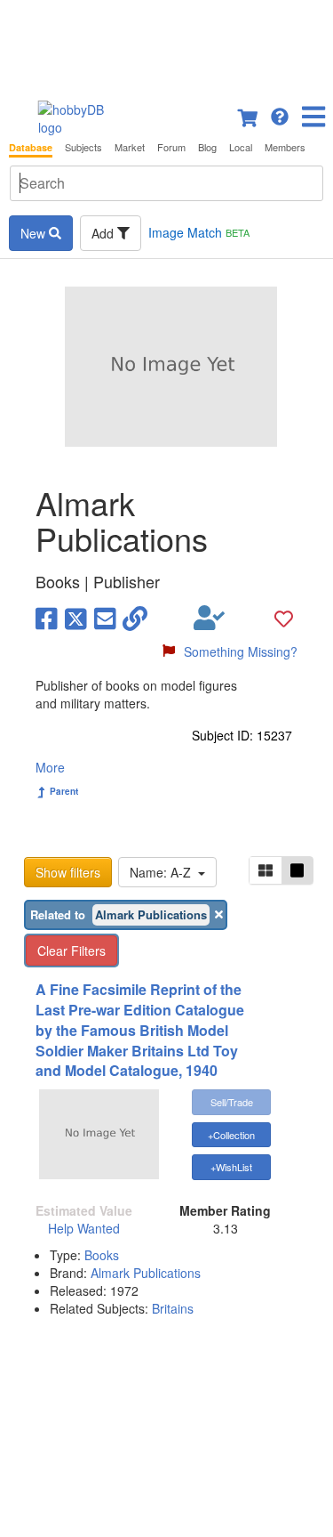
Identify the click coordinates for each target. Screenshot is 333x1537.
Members (285, 147)
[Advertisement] (166, 44)
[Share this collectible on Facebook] (47, 617)
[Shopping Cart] (248, 114)
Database (30, 147)
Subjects (83, 147)
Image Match (199, 232)
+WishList (231, 1167)
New (34, 233)
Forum (171, 147)
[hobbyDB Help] (279, 114)
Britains (173, 1308)
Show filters (68, 872)
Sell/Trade (231, 1102)
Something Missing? (240, 651)
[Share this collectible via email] (105, 617)
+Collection (231, 1135)
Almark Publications (146, 1273)
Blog (207, 147)
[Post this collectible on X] (76, 617)
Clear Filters (71, 950)
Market (130, 147)
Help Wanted (84, 1228)
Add (104, 233)
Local (240, 147)
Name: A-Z (164, 872)
